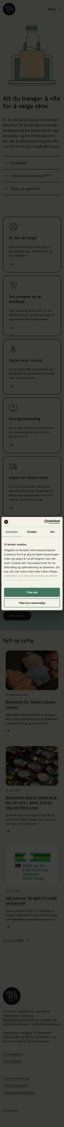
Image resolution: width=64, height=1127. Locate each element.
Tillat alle (32, 592)
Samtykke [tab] (12, 531)
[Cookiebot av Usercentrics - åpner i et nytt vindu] (45, 522)
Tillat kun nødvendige (32, 602)
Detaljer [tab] (32, 531)
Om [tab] (52, 531)
